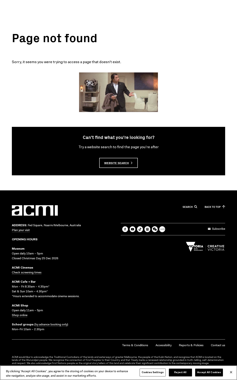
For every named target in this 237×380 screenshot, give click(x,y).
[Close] (231, 372)
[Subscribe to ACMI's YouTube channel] (133, 229)
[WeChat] (155, 229)
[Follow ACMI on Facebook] (125, 229)
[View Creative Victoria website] (205, 248)
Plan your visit (21, 230)
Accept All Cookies (209, 372)
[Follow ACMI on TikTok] (140, 229)
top (213, 207)
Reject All (180, 372)
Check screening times (26, 272)
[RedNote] (162, 229)
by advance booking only (51, 324)
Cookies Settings (153, 372)
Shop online (19, 315)
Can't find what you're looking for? (118, 137)
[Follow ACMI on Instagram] (147, 229)
